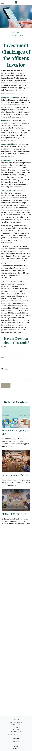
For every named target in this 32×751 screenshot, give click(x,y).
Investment (16, 744)
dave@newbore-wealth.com (16, 735)
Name (3, 347)
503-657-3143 (18, 723)
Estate (16, 746)
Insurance (16, 748)
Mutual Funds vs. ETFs (14, 513)
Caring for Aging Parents (15, 474)
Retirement (16, 742)
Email (3, 358)
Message (4, 369)
